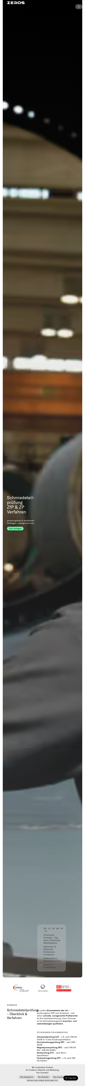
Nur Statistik (43, 1077)
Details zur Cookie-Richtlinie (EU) (42, 1080)
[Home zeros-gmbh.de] (16, 2)
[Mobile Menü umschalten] (78, 6)
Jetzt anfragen (15, 528)
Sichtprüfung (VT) (45, 1053)
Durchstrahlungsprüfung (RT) (50, 1042)
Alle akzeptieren (26, 1077)
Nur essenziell (59, 1077)
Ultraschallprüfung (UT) (48, 1037)
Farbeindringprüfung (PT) (49, 1058)
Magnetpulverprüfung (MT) (49, 1047)
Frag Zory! (72, 1078)
